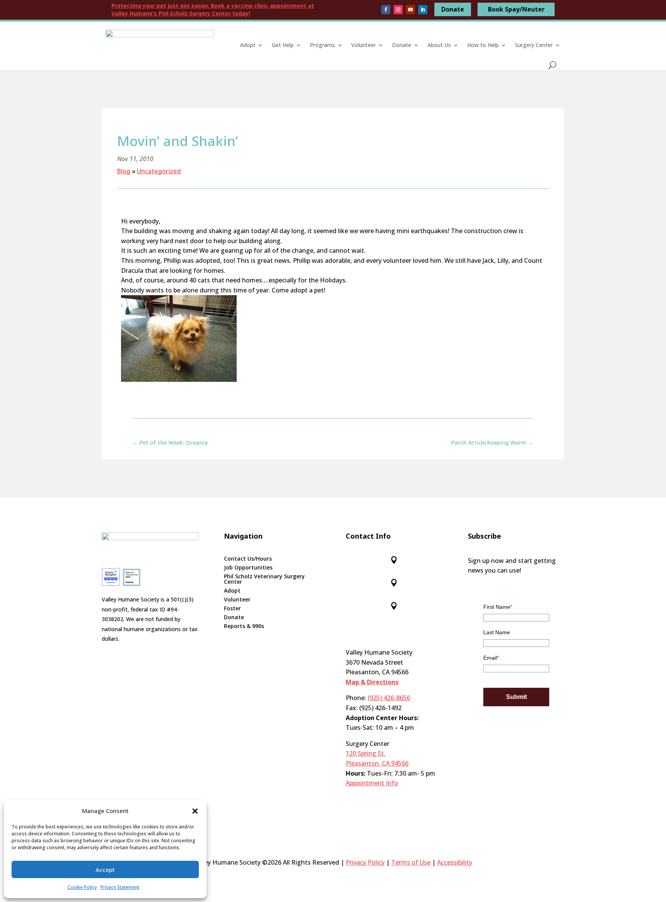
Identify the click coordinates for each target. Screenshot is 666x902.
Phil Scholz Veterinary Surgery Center (264, 579)
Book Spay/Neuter (516, 9)
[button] (195, 811)
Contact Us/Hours (248, 559)
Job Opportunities (248, 568)
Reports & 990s (244, 626)
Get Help (283, 45)
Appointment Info (372, 783)
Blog (123, 171)
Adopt (248, 45)
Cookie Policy (82, 887)
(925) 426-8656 (389, 698)
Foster (232, 609)
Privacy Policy (365, 862)
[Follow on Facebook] (385, 9)
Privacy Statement (120, 887)
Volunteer (363, 45)
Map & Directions (372, 682)
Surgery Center (534, 45)
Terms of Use (411, 862)
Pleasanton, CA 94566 (377, 763)
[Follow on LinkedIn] (422, 9)
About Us (439, 45)
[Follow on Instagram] (398, 9)
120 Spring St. (365, 753)
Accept (105, 869)
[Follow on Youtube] (410, 9)
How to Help (483, 45)
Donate (452, 9)
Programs (322, 45)
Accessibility (454, 862)
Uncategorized (159, 171)
